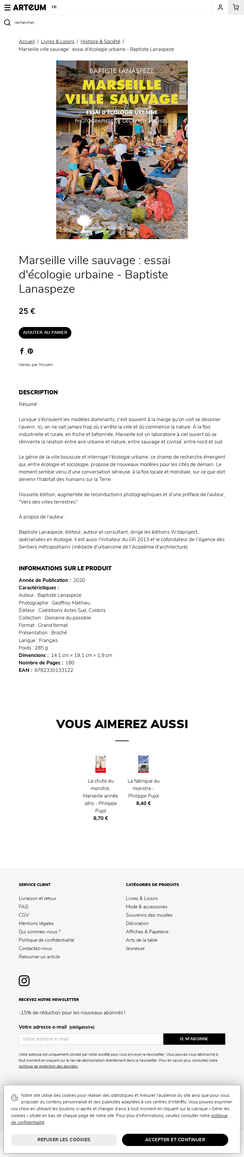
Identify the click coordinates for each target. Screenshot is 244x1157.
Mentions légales (36, 923)
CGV (24, 915)
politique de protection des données (48, 1066)
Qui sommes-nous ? (40, 931)
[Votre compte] (220, 7)
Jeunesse (135, 948)
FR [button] (54, 7)
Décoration (137, 923)
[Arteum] (29, 6)
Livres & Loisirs (142, 898)
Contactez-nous (35, 948)
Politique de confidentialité (46, 940)
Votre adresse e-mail (57, 1027)
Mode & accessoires (147, 906)
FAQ (23, 906)
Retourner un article (39, 956)
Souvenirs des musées (149, 915)
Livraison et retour (37, 898)
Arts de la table (141, 940)
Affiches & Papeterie (147, 931)
